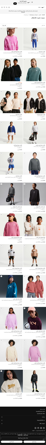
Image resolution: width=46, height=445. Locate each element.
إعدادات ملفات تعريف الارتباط (23, 438)
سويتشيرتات (26, 15)
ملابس (39, 15)
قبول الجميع (12, 441)
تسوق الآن (16, 11)
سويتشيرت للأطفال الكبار (40, 177)
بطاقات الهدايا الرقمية (41, 413)
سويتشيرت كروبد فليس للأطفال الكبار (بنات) (14, 395)
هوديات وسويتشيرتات (33, 15)
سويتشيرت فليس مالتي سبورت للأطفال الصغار (36, 53)
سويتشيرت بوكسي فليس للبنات (39, 146)
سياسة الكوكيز (25, 435)
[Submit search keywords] (6, 7)
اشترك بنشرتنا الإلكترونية (40, 411)
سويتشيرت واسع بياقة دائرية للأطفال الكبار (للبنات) (13, 332)
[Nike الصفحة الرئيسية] (43, 7)
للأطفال (43, 15)
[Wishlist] (24, 29)
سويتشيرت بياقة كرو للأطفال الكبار (16, 85)
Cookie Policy (20, 435)
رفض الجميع (34, 441)
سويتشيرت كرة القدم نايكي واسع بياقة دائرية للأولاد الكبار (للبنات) (12, 301)
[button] (40, 430)
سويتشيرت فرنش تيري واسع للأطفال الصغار (37, 269)
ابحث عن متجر (42, 409)
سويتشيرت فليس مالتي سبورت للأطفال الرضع (13, 177)
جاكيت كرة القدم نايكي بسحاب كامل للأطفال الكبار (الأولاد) (35, 238)
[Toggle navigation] (2, 7)
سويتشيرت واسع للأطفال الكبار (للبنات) (38, 83)
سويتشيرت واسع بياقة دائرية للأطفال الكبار (37, 300)
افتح (15, 3)
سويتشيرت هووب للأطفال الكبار (39, 208)
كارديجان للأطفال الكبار (41, 115)
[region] (23, 438)
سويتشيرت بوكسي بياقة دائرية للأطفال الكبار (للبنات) (12, 53)
